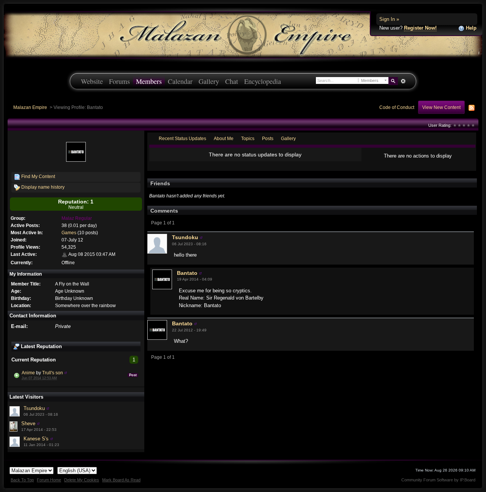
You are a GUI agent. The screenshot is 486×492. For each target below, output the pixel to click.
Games (69, 232)
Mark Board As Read (121, 480)
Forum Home (49, 480)
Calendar (180, 81)
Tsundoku (34, 408)
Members (149, 81)
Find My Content (37, 176)
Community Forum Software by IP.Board (438, 480)
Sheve (28, 423)
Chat (231, 81)
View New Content (441, 107)
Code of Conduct (396, 107)
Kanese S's (36, 439)
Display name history (42, 186)
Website (92, 81)
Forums (119, 81)
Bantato (187, 273)
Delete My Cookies (81, 480)
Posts (267, 138)
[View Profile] (65, 372)
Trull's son (52, 372)
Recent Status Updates (182, 138)
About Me (224, 138)
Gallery (209, 81)
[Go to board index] (243, 34)
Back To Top (22, 480)
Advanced (403, 81)
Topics (247, 138)
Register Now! (420, 28)
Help (470, 28)
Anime (28, 372)
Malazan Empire (30, 107)
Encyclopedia (262, 81)
